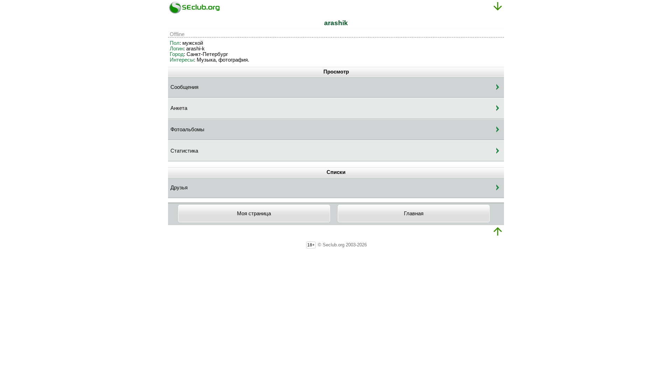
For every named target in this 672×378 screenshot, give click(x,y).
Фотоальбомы (187, 129)
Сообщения (184, 87)
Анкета (178, 108)
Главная (414, 213)
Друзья (179, 187)
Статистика (184, 151)
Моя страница (254, 213)
